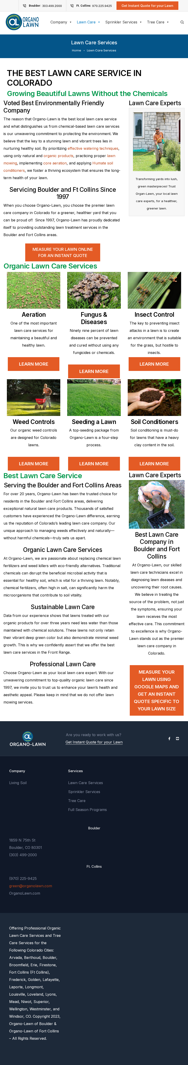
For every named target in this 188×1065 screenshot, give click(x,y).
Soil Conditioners (154, 421)
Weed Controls (34, 421)
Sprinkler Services (121, 22)
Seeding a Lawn (94, 421)
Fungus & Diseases (94, 318)
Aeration (34, 314)
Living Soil (18, 782)
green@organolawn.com (30, 886)
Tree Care (155, 22)
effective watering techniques (93, 148)
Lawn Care (86, 22)
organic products (58, 155)
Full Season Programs (87, 809)
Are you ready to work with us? (93, 734)
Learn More (33, 364)
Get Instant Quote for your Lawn (94, 742)
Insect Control (154, 314)
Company (58, 22)
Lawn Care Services (85, 782)
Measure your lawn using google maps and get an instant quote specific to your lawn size (156, 690)
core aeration (55, 163)
